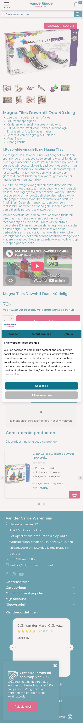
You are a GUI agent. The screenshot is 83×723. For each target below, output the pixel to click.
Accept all (41, 385)
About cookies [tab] (41, 333)
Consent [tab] (14, 333)
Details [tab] (68, 333)
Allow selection (41, 395)
